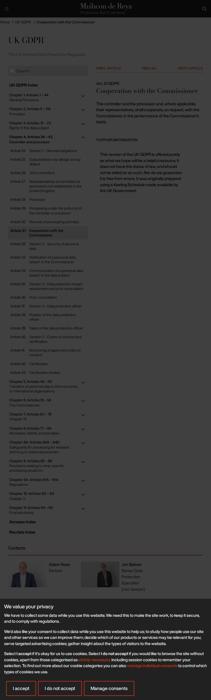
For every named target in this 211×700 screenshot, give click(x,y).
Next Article (190, 68)
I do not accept (60, 688)
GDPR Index (23, 85)
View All (150, 68)
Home (5, 22)
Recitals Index (22, 532)
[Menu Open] (6, 9)
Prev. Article (108, 68)
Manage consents (109, 688)
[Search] (204, 9)
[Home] (105, 9)
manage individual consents (152, 666)
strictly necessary (94, 660)
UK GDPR (23, 22)
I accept (21, 688)
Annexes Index (22, 522)
